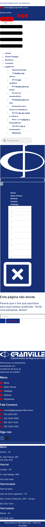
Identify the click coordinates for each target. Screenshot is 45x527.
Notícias (9, 60)
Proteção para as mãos (19, 88)
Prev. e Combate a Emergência (19, 121)
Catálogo (9, 67)
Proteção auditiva (15, 81)
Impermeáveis (19, 70)
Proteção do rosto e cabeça (19, 115)
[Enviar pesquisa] (3, 321)
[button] (11, 36)
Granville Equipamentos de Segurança (15, 3)
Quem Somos (11, 57)
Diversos (16, 133)
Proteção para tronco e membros (18, 108)
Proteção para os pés (19, 101)
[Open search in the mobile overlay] (16, 140)
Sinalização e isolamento (17, 128)
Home (8, 53)
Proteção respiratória (15, 95)
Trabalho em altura (16, 75)
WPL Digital (22, 523)
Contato (9, 63)
